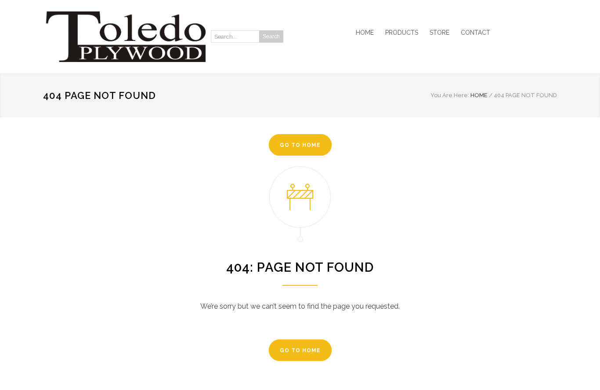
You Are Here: (449, 95)
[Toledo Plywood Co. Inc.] (124, 36)
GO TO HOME (300, 145)
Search (271, 36)
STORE (439, 32)
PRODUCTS (401, 32)
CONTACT (475, 32)
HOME (365, 32)
